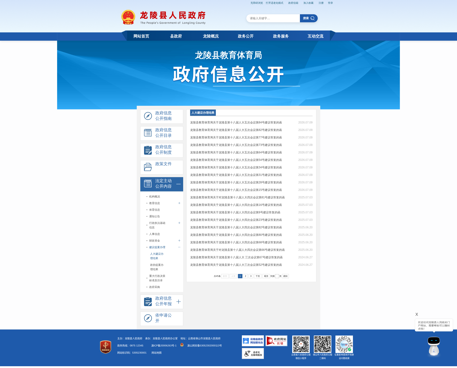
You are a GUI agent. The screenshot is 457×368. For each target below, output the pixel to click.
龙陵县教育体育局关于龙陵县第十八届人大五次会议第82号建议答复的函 (236, 129)
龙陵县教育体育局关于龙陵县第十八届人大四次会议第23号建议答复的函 (236, 219)
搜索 (306, 18)
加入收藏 (308, 2)
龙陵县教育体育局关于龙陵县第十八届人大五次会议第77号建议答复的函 (236, 137)
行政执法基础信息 (157, 225)
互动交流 (315, 36)
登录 (330, 2)
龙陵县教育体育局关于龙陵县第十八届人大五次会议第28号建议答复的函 (236, 182)
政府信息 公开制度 (163, 149)
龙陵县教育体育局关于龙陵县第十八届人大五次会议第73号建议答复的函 (236, 144)
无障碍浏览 (256, 2)
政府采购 (154, 286)
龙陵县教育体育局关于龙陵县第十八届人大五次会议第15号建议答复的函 (236, 189)
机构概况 (154, 196)
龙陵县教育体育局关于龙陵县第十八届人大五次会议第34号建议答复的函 (236, 167)
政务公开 (246, 36)
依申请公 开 (163, 318)
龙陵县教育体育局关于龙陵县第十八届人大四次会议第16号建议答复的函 (236, 204)
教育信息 (154, 203)
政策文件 (163, 163)
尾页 (266, 276)
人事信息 (154, 233)
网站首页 (141, 36)
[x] (407, 336)
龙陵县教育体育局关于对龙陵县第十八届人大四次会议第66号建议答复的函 (237, 249)
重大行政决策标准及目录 (157, 278)
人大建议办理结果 (157, 256)
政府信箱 (293, 2)
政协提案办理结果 (157, 267)
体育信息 (154, 209)
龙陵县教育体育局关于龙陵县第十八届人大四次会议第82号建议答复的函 (236, 227)
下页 (258, 276)
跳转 (285, 276)
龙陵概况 (211, 36)
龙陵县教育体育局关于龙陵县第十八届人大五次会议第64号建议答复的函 (236, 152)
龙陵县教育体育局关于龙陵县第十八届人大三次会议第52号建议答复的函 (236, 264)
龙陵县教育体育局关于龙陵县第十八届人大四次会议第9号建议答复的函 (235, 212)
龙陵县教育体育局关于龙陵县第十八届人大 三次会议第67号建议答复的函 (236, 257)
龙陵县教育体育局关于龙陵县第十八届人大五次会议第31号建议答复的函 (236, 174)
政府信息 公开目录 (163, 133)
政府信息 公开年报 (163, 301)
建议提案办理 (157, 247)
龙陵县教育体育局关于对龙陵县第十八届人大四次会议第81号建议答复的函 (237, 197)
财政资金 (154, 240)
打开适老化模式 (274, 2)
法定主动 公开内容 (163, 183)
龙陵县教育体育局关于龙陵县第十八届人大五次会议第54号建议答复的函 (236, 159)
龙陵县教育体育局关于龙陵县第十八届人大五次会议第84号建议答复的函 (236, 122)
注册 (321, 2)
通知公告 (154, 216)
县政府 (176, 36)
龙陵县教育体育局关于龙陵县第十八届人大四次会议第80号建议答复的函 (236, 234)
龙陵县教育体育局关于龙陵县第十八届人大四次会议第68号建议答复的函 (236, 242)
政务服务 (281, 36)
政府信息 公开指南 (163, 116)
